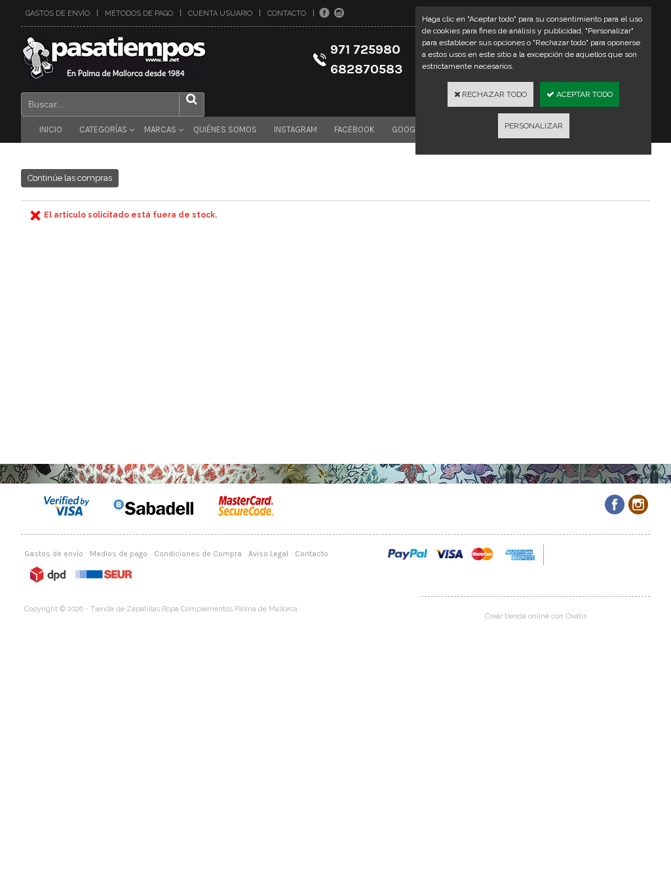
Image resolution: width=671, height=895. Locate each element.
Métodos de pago (139, 13)
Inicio (50, 129)
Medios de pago (118, 553)
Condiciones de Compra (198, 553)
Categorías (103, 129)
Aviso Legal (268, 553)
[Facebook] (324, 13)
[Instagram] (339, 13)
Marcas (160, 129)
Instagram (295, 129)
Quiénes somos (225, 129)
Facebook (354, 129)
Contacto (286, 13)
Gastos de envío (58, 13)
